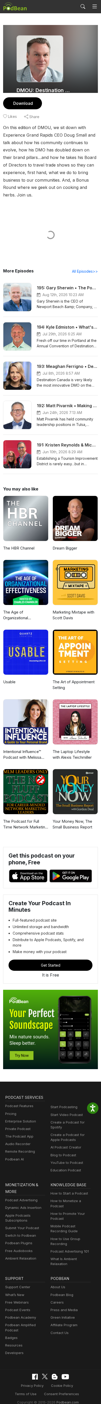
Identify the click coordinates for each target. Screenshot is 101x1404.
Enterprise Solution (20, 1121)
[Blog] (54, 1377)
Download (23, 103)
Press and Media (64, 1310)
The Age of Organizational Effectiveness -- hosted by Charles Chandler (24, 615)
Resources (14, 1345)
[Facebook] (35, 1377)
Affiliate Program (64, 1325)
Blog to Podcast (63, 1155)
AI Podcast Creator (66, 1147)
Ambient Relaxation (20, 1258)
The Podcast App (19, 1136)
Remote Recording (20, 1151)
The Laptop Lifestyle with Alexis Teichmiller (72, 754)
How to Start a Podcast (69, 1193)
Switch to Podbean (20, 1235)
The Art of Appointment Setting (74, 684)
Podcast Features (19, 1106)
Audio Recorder (18, 1144)
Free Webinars (17, 1302)
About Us (58, 1287)
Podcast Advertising (21, 1200)
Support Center (17, 1287)
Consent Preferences (61, 1394)
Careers (57, 1302)
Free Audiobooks (19, 1251)
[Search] (82, 6)
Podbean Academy (20, 1317)
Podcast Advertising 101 (70, 1251)
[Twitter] (45, 1376)
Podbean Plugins (18, 1243)
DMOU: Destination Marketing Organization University (45, 90)
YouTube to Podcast (67, 1162)
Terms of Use (26, 1394)
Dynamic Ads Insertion (23, 1207)
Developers (14, 1353)
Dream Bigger (65, 548)
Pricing (10, 1114)
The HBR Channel (18, 548)
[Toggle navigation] (94, 6)
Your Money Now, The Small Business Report (72, 824)
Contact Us (60, 1333)
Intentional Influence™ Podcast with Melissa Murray (22, 755)
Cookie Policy (62, 1385)
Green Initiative (63, 1317)
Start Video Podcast (67, 1115)
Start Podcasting (64, 1107)
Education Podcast (66, 1170)
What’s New (14, 1295)
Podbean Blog (62, 1295)
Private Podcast (18, 1129)
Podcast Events (17, 1310)
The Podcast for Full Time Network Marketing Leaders (25, 824)
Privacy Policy (32, 1385)
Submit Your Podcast (22, 1228)
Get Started (50, 965)
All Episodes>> (85, 271)
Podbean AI (14, 1159)
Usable (9, 681)
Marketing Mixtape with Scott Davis (73, 615)
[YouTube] (65, 1376)
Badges (11, 1338)
